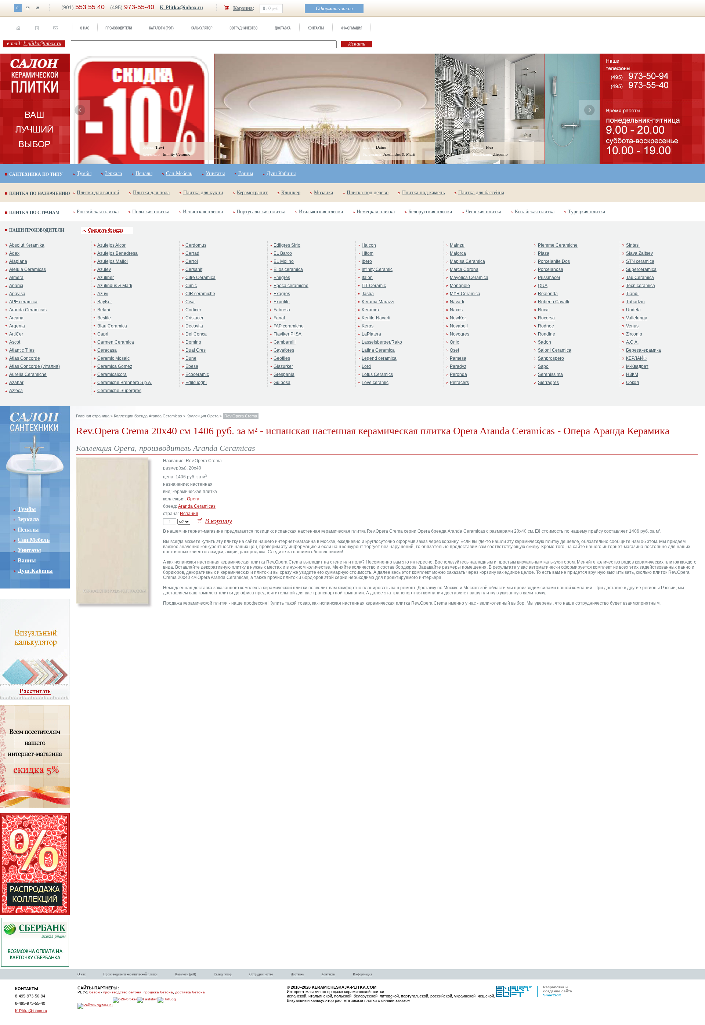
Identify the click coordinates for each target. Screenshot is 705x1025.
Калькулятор (223, 974)
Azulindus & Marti (114, 285)
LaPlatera (371, 334)
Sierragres (548, 382)
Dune (190, 358)
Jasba (368, 293)
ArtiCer (16, 334)
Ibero (367, 261)
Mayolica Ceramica (469, 277)
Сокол (632, 382)
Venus (632, 326)
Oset (454, 350)
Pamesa (458, 358)
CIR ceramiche (200, 293)
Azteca (16, 390)
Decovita (194, 326)
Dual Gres (195, 350)
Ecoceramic (197, 374)
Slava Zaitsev (639, 253)
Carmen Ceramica (115, 342)
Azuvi (102, 293)
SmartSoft (552, 995)
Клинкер (290, 192)
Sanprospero (551, 358)
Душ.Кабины (281, 173)
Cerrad (192, 253)
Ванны (245, 173)
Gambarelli (285, 342)
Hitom (367, 253)
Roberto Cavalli (553, 301)
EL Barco (283, 253)
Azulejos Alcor (111, 245)
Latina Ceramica (378, 350)
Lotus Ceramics (377, 374)
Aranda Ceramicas (28, 309)
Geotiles (282, 358)
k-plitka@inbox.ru (42, 43)
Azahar (16, 382)
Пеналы (143, 173)
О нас (81, 974)
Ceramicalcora (112, 374)
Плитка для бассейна (481, 192)
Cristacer (194, 317)
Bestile (104, 317)
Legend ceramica (379, 358)
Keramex (371, 309)
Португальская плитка (260, 211)
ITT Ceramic (374, 285)
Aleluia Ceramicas (27, 269)
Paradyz (458, 366)
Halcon (369, 245)
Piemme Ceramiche (558, 245)
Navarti (457, 301)
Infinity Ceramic (377, 269)
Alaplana (18, 261)
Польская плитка (150, 211)
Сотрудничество (261, 974)
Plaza (543, 253)
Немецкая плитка (376, 211)
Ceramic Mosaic (113, 358)
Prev (80, 110)
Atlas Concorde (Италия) (34, 366)
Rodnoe (546, 326)
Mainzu (457, 245)
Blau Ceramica (112, 326)
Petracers (459, 382)
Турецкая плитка (586, 211)
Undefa (633, 309)
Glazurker (283, 366)
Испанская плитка (203, 211)
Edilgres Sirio (287, 245)
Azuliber (105, 277)
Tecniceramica (640, 285)
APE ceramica (23, 301)
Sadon (544, 342)
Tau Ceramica (640, 277)
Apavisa (17, 293)
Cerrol (191, 261)
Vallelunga (636, 317)
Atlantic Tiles (22, 350)
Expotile (282, 301)
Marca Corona (464, 269)
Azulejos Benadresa (117, 253)
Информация (362, 974)
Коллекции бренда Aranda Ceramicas (148, 416)
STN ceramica (640, 261)
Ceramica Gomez (114, 366)
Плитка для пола (151, 192)
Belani (103, 309)
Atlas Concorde (24, 358)
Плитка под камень (423, 192)
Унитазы (215, 173)
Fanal (279, 317)
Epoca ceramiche (291, 285)
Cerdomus (195, 245)
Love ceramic (375, 382)
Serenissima (550, 374)
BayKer (104, 301)
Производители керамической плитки (130, 974)
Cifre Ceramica (200, 277)
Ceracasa (107, 350)
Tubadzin (635, 301)
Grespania (284, 374)
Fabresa (282, 309)
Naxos (456, 309)
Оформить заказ (334, 8)
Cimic (191, 285)
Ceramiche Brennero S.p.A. (124, 382)
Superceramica (641, 269)
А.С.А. (632, 342)
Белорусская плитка (430, 211)
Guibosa (282, 382)
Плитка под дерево (367, 192)
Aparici (16, 285)
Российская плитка (98, 211)
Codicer (193, 309)
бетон (94, 992)
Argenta (17, 326)
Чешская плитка (483, 211)
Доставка (297, 974)
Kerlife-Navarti (376, 317)
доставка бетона (190, 992)
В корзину (218, 521)
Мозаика (323, 192)
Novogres (459, 334)
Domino (193, 342)
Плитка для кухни (203, 192)
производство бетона (122, 992)
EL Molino (284, 261)
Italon (367, 277)
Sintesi (633, 245)
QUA (542, 285)
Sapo (543, 366)
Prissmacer (549, 277)
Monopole (460, 285)
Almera (16, 277)
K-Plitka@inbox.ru (181, 7)
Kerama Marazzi (378, 301)
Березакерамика (643, 350)
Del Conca (196, 334)
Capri (102, 334)
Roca (543, 309)
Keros (367, 326)
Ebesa (191, 366)
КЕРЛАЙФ (636, 358)
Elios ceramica (288, 269)
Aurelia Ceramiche (28, 374)
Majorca (458, 253)
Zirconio (634, 334)
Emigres (282, 277)
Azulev (104, 269)
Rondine (546, 334)
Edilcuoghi (196, 382)
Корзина (243, 8)
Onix (454, 342)
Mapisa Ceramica (467, 261)
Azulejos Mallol (112, 261)
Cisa (190, 301)
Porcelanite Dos (554, 261)
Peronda (458, 374)
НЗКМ (632, 374)
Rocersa (546, 317)
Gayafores (284, 350)
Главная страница (92, 416)
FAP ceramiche (289, 326)
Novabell (459, 326)
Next (589, 110)
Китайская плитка (534, 211)
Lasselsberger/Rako (382, 342)
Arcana (16, 317)
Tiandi (632, 293)
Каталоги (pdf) (185, 974)
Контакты (328, 974)
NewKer (458, 317)
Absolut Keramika (26, 245)
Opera (193, 498)
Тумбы (84, 173)
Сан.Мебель (179, 173)
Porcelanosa (550, 269)
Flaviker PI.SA (287, 334)
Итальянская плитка (321, 211)
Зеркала (113, 173)
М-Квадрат (637, 366)
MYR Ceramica (465, 293)
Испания (189, 513)
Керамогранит (252, 192)
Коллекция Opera (202, 416)
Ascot (14, 342)
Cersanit (193, 269)
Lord (366, 366)
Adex (14, 253)
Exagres (282, 293)
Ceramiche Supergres (119, 390)
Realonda (548, 293)
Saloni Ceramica (554, 350)
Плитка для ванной (98, 192)
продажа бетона (158, 992)
